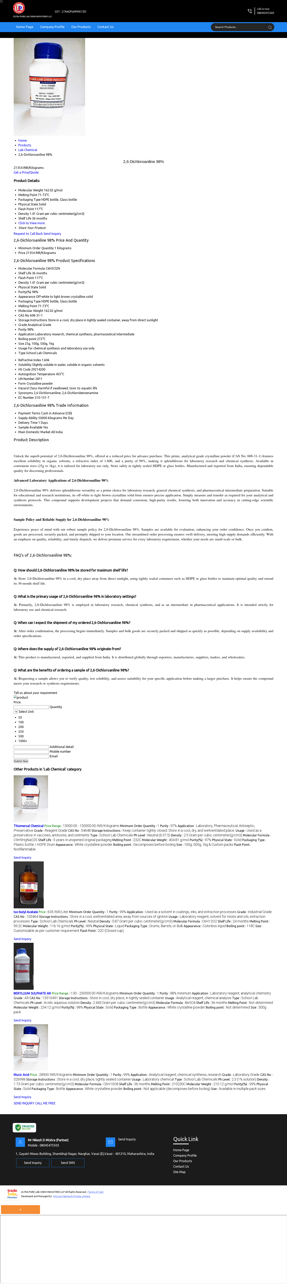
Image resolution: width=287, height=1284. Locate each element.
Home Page (24, 27)
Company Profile (52, 27)
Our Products (81, 27)
